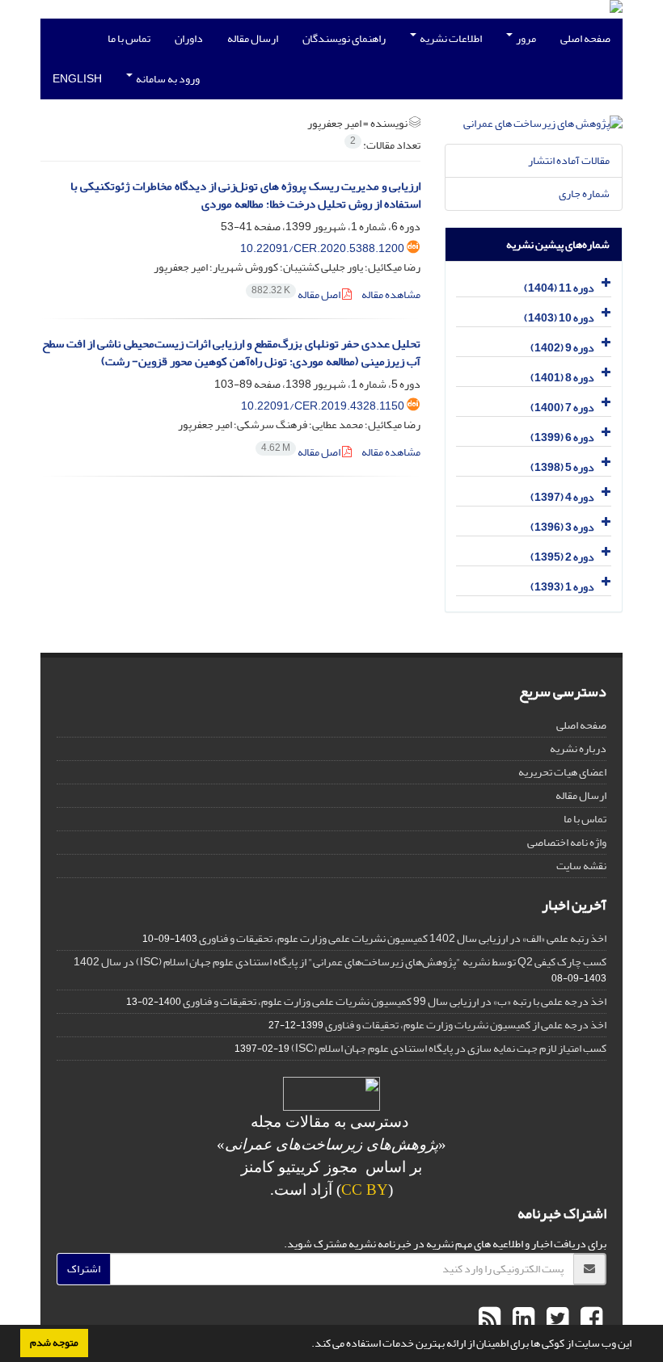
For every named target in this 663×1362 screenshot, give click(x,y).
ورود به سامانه (167, 79)
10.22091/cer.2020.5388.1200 (322, 248)
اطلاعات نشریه (450, 38)
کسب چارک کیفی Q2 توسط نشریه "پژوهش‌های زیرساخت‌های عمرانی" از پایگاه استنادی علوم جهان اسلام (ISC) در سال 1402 (340, 962)
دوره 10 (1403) (559, 318)
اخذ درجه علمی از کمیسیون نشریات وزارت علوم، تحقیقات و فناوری (465, 1025)
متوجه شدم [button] (54, 1342)
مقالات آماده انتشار (569, 160)
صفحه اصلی (585, 38)
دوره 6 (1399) (562, 437)
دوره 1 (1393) (562, 587)
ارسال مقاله (252, 38)
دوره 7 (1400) (562, 407)
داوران (189, 38)
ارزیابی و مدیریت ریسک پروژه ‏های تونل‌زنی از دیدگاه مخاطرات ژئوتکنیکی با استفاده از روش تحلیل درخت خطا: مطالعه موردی (245, 195)
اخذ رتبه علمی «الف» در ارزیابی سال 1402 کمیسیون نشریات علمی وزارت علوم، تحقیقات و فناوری (402, 938)
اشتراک (83, 1269)
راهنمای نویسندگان (344, 38)
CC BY (364, 1189)
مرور (525, 38)
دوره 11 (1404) (559, 288)
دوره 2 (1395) (562, 557)
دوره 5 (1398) (562, 467)
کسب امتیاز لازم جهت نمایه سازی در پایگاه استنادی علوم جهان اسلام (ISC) (448, 1048)
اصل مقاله (296, 294)
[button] (307, 1345)
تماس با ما (129, 38)
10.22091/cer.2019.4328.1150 (322, 406)
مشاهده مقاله (390, 294)
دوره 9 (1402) (562, 348)
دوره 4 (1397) (562, 497)
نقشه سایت (581, 865)
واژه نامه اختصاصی (566, 842)
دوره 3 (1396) (562, 527)
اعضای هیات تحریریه (562, 772)
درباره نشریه (578, 748)
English (77, 79)
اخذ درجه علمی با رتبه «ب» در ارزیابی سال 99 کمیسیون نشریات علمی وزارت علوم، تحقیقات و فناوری (394, 1001)
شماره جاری (584, 193)
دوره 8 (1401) (562, 378)
